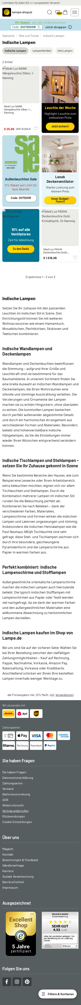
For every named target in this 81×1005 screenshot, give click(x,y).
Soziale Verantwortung (18, 876)
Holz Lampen (65, 50)
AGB (5, 800)
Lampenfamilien (41, 50)
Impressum (10, 887)
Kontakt (7, 854)
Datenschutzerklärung (17, 777)
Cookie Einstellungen (17, 822)
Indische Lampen (53, 35)
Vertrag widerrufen (15, 811)
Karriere (8, 871)
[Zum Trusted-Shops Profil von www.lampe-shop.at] (40, 934)
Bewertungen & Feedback (20, 860)
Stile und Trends (29, 35)
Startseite (8, 35)
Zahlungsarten (12, 783)
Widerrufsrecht (13, 805)
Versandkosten (64, 695)
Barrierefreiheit (13, 882)
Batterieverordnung (16, 794)
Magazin (7, 849)
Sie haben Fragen (14, 772)
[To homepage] (17, 12)
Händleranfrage (13, 865)
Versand (8, 788)
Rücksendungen (13, 816)
